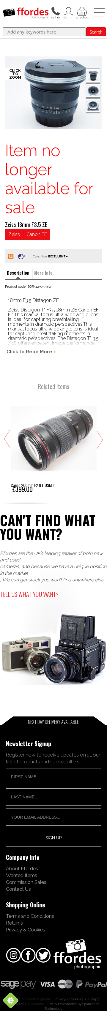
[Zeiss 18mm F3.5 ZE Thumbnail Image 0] (53, 92)
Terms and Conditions (30, 916)
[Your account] (55, 10)
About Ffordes (22, 868)
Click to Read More (29, 352)
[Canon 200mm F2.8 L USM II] (53, 443)
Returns (14, 923)
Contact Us (18, 889)
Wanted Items (21, 875)
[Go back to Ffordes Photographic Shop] (26, 13)
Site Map (90, 999)
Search (96, 32)
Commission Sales (26, 882)
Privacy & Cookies (25, 930)
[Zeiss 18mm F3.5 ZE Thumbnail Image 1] (93, 90)
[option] (53, 92)
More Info (43, 273)
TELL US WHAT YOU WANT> (29, 594)
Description (18, 273)
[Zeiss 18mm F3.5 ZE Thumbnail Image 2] (93, 105)
